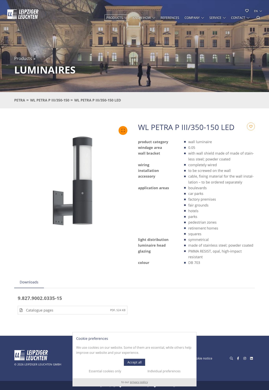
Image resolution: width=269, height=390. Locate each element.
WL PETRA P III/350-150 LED (97, 100)
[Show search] (258, 17)
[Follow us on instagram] (244, 358)
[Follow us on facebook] (238, 358)
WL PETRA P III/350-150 (49, 100)
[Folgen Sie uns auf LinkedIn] (251, 358)
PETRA (19, 100)
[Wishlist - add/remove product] (251, 126)
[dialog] (134, 359)
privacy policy (139, 382)
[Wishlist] (246, 10)
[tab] (29, 282)
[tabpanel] (134, 305)
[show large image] (72, 181)
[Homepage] (23, 14)
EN (256, 11)
